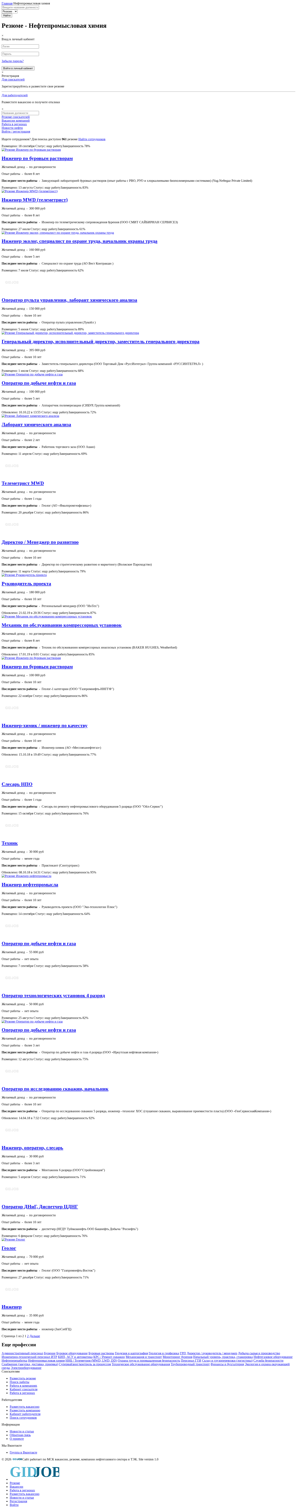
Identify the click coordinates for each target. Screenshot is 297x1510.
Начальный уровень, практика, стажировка (223, 1357)
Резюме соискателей (16, 117)
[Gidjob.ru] (17, 1459)
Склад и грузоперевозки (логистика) (227, 1360)
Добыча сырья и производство (259, 1353)
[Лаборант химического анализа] (30, 416)
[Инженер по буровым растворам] (31, 149)
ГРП (183, 1353)
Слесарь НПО (17, 784)
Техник (10, 843)
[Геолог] (13, 1239)
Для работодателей (15, 95)
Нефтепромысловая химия (46, 1360)
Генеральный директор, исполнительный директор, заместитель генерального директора (100, 341)
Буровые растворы (101, 1353)
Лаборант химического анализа (36, 424)
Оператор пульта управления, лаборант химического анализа (69, 300)
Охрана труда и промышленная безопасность (149, 1360)
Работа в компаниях (23, 1385)
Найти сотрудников (91, 139)
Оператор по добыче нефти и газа (39, 383)
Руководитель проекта (26, 583)
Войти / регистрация (16, 131)
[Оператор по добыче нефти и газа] (32, 374)
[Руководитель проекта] (24, 575)
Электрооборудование (26, 1368)
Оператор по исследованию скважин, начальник (55, 1088)
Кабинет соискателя (23, 1389)
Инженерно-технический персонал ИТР (29, 1357)
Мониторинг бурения (177, 1357)
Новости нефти (12, 128)
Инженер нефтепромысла (30, 884)
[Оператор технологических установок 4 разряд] (12, 987)
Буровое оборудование (72, 1353)
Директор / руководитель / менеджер (212, 1353)
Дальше (34, 1336)
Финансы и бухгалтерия (227, 1364)
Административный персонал (22, 1353)
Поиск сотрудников (23, 1417)
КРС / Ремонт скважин (109, 1357)
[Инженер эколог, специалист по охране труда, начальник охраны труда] (58, 232)
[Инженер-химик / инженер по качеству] (12, 717)
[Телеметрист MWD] (12, 474)
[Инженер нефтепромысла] (26, 876)
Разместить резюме (23, 1378)
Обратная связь (20, 1435)
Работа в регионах (14, 124)
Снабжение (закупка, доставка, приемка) (30, 1364)
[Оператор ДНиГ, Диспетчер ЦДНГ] (12, 1198)
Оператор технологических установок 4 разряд (53, 995)
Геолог (9, 1248)
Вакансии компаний (16, 120)
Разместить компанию (25, 1410)
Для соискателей (13, 79)
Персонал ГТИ (191, 1360)
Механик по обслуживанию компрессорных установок (62, 625)
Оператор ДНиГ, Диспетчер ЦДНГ (40, 1206)
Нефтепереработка (14, 1360)
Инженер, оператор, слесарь (32, 1147)
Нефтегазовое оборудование (273, 1357)
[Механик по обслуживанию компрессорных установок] (47, 616)
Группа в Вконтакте (23, 1452)
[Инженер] (12, 1298)
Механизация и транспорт (144, 1357)
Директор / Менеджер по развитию (40, 542)
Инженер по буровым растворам (37, 158)
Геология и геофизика (164, 1353)
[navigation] (148, 1485)
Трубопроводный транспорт (190, 1364)
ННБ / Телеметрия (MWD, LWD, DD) (91, 1360)
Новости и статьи (22, 1431)
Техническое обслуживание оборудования (141, 1364)
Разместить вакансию (24, 1406)
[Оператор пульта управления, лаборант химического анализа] (12, 291)
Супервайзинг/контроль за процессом (85, 1364)
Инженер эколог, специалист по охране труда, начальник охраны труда (79, 241)
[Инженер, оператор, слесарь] (12, 1139)
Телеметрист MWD (23, 483)
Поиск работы (19, 1382)
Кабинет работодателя (25, 1414)
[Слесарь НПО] (12, 775)
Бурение (50, 1353)
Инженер (12, 1306)
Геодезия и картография (131, 1353)
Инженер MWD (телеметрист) (35, 199)
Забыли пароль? (13, 61)
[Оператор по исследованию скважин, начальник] (12, 1080)
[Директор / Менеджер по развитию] (12, 533)
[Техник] (12, 834)
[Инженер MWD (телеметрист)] (30, 191)
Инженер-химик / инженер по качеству (44, 725)
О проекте (17, 1438)
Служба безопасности (268, 1360)
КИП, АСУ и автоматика (75, 1357)
